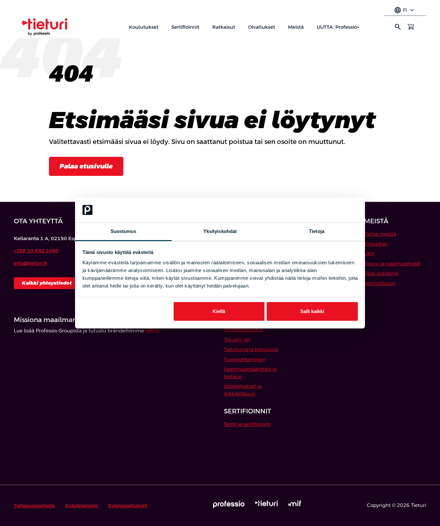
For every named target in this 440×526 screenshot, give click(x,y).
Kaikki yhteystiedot (47, 283)
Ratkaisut (223, 27)
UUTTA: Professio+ (338, 27)
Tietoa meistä (380, 234)
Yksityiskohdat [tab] (220, 231)
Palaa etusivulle (86, 166)
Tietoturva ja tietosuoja (251, 349)
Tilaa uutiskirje (381, 273)
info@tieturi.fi (30, 263)
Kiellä (219, 311)
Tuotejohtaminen (244, 359)
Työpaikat (375, 244)
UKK (369, 253)
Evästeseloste (81, 505)
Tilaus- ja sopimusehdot (392, 263)
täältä (152, 330)
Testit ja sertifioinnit (247, 424)
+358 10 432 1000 (36, 250)
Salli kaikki (312, 311)
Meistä (296, 27)
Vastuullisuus (379, 283)
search (398, 26)
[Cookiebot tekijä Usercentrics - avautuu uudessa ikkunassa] (329, 210)
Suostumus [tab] (123, 231)
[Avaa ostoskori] (411, 27)
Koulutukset (143, 27)
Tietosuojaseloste (34, 505)
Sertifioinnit (185, 27)
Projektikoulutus (243, 329)
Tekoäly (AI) (237, 339)
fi (405, 10)
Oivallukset (261, 27)
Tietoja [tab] (316, 231)
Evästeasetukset (127, 505)
